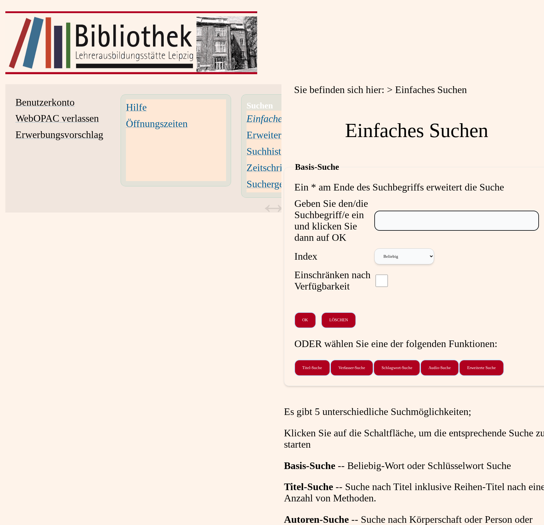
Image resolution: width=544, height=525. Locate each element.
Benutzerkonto (45, 102)
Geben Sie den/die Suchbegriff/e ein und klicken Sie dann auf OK (331, 220)
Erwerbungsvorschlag (59, 134)
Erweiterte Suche (281, 135)
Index (305, 256)
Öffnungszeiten (157, 123)
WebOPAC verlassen (57, 118)
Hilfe (136, 107)
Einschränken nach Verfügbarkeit (332, 280)
